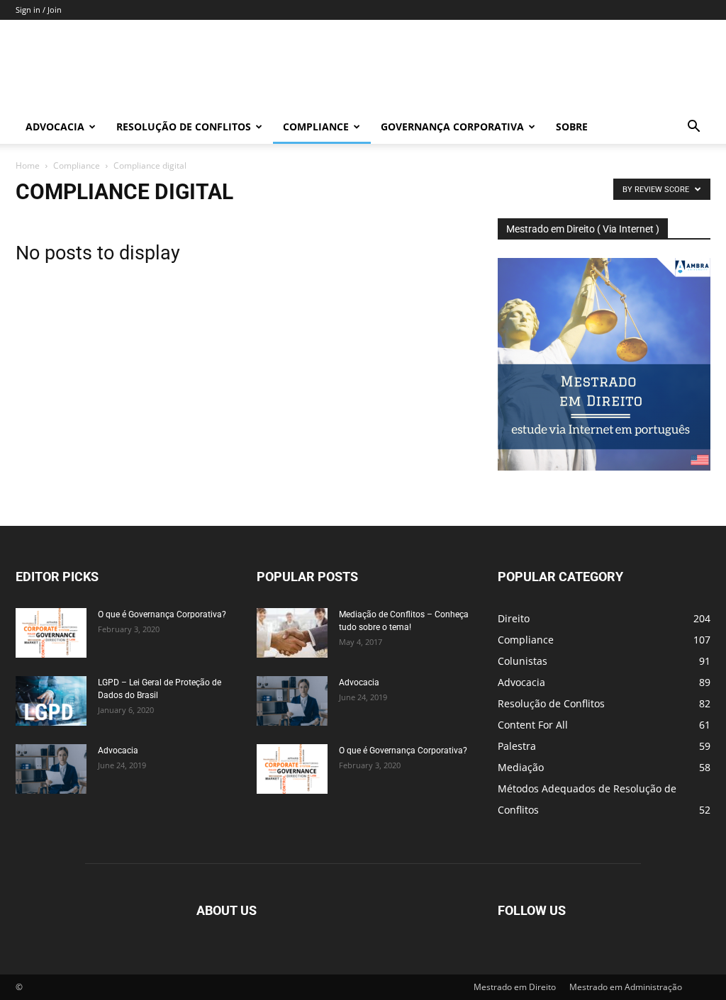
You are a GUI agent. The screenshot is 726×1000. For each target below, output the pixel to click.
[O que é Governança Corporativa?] (51, 633)
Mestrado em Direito (515, 987)
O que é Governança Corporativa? (162, 614)
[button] (693, 128)
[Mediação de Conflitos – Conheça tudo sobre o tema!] (292, 633)
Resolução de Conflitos (183, 126)
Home (28, 165)
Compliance (316, 126)
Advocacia (55, 126)
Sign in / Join (39, 9)
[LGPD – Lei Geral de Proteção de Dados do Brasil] (51, 701)
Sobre (572, 126)
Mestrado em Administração (625, 987)
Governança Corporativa (452, 126)
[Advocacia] (51, 769)
